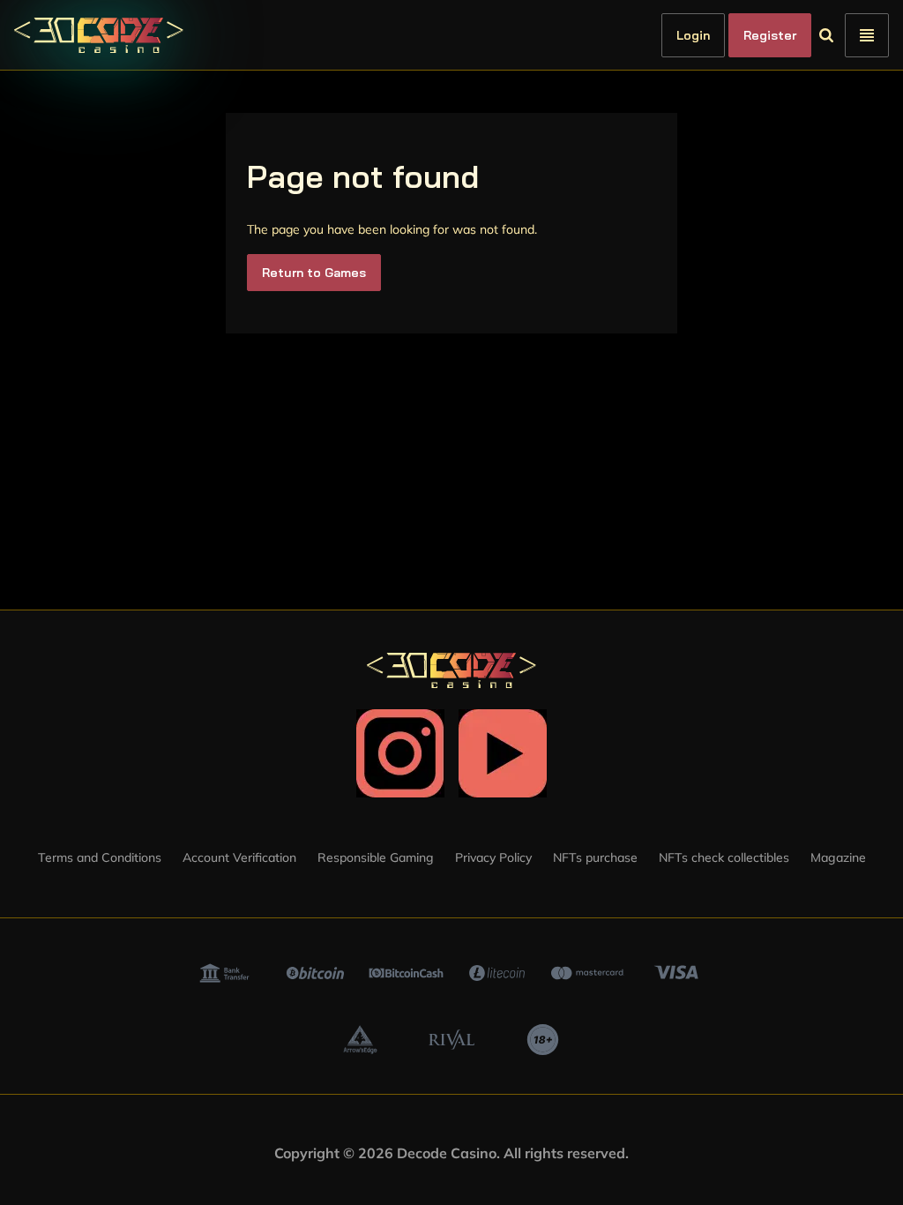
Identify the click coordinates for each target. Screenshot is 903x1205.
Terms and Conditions (99, 857)
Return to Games (314, 273)
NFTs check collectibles (724, 857)
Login (723, 35)
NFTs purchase (595, 857)
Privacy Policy (493, 857)
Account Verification (239, 857)
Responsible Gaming (375, 857)
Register (799, 35)
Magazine (838, 857)
